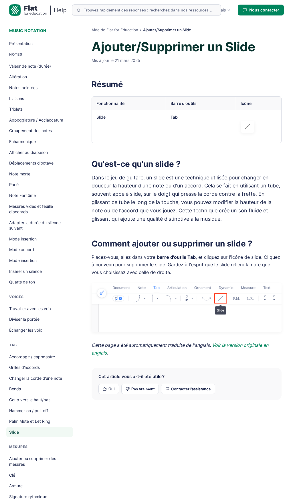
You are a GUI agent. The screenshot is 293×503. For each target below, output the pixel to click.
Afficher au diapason (28, 152)
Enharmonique (22, 141)
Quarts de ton (22, 281)
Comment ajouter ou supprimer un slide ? (172, 243)
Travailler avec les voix (30, 308)
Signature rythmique (28, 496)
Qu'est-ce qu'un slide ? (136, 164)
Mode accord (21, 249)
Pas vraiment (143, 389)
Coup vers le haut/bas (29, 399)
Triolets (16, 109)
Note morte (19, 173)
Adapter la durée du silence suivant (35, 225)
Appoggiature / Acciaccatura (36, 120)
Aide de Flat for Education (115, 30)
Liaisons (16, 98)
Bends (15, 388)
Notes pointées (23, 87)
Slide (14, 432)
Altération (18, 76)
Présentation (21, 43)
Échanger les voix (25, 330)
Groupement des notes (30, 130)
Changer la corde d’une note (35, 378)
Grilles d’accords (24, 367)
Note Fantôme (22, 195)
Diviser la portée (24, 319)
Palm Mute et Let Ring (29, 421)
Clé (12, 475)
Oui (111, 389)
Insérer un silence (25, 271)
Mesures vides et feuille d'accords (31, 209)
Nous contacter (264, 9)
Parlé (14, 184)
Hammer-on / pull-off (28, 410)
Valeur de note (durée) (30, 66)
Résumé (107, 84)
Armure (16, 485)
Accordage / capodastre (32, 356)
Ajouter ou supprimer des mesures (32, 461)
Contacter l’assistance (191, 389)
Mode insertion (23, 238)
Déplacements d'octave (31, 163)
